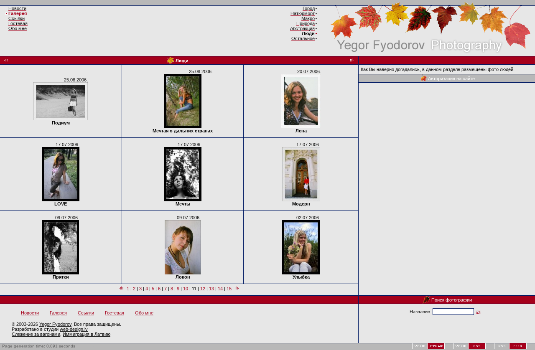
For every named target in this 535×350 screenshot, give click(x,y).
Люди (308, 33)
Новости (30, 312)
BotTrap (90, 346)
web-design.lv (74, 329)
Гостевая (114, 312)
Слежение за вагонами (36, 334)
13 (211, 288)
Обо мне (144, 312)
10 (185, 288)
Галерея (17, 13)
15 (229, 288)
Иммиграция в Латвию (86, 334)
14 (220, 288)
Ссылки (86, 312)
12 (202, 288)
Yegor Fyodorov (55, 324)
